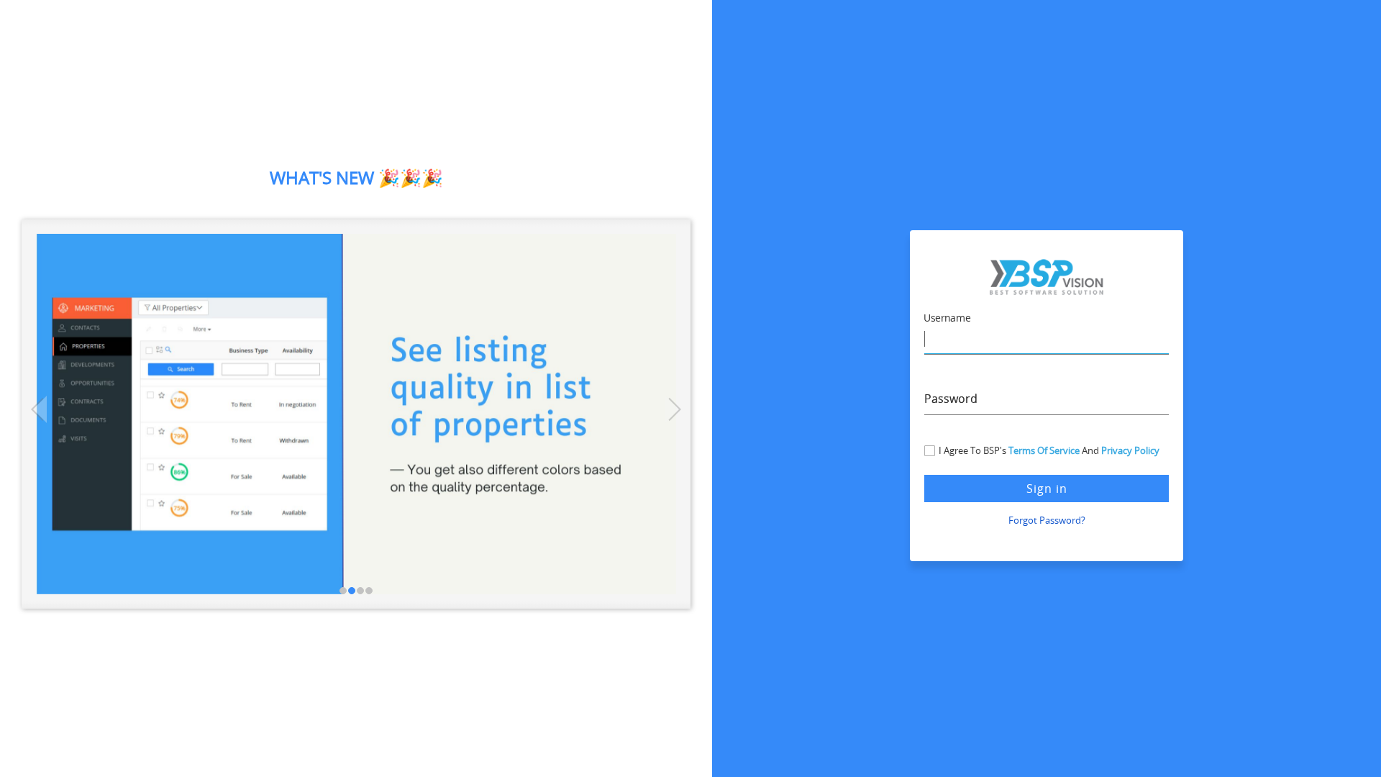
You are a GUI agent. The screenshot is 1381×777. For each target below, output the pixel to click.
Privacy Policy (1130, 450)
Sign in (1046, 488)
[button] (58, 414)
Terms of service (1044, 450)
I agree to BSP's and (1049, 450)
